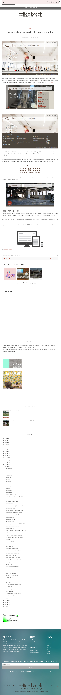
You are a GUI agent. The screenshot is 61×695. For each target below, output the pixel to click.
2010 (6, 604)
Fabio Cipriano (26, 37)
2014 (6, 464)
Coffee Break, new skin (11, 573)
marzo (7, 488)
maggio (7, 483)
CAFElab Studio (8, 249)
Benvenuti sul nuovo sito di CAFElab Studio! (15, 544)
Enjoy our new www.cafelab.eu (12, 526)
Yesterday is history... (10, 568)
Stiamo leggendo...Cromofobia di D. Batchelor (16, 523)
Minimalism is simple (10, 521)
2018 (6, 455)
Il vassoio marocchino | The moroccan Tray (15, 505)
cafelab (30, 28)
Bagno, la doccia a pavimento (12, 501)
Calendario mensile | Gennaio (12, 595)
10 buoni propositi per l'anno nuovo (22, 282)
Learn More (28, 7)
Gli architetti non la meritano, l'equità (14, 512)
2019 (6, 453)
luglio (7, 479)
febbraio (8, 490)
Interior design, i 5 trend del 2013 (13, 571)
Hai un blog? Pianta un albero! (12, 548)
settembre (8, 475)
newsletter (49, 643)
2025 (6, 440)
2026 (6, 438)
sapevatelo (17, 255)
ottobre (7, 473)
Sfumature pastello (10, 517)
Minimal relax (9, 564)
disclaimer (49, 651)
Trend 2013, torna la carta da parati (13, 559)
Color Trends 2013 (10, 546)
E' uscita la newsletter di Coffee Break (14, 535)
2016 (6, 460)
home (48, 639)
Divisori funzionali (10, 528)
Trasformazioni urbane (10, 508)
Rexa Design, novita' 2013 (11, 555)
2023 (6, 444)
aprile (7, 486)
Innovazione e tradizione (11, 499)
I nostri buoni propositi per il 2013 (13, 550)
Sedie (7, 532)
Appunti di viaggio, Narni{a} (12, 575)
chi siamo (49, 641)
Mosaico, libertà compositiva (12, 562)
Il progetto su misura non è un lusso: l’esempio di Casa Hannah (23, 420)
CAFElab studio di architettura (25, 345)
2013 (6, 466)
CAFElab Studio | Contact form (12, 553)
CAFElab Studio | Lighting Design (13, 593)
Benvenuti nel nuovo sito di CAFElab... (35, 282)
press (48, 645)
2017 (6, 457)
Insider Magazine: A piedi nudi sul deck (14, 510)
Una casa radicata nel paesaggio (16, 410)
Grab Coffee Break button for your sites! (14, 586)
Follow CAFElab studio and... (12, 580)
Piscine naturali (13, 418)
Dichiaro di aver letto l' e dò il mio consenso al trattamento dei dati (31, 671)
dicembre (8, 468)
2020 (6, 451)
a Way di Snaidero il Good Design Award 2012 (16, 530)
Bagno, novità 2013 (10, 541)
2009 (6, 606)
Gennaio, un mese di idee (11, 494)
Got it (35, 7)
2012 (6, 600)
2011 (6, 602)
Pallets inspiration (10, 503)
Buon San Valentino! (9, 282)
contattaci (49, 647)
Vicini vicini (8, 582)
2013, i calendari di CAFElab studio (13, 584)
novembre (8, 470)
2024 (6, 442)
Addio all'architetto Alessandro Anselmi (14, 496)
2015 (6, 462)
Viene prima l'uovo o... (10, 519)
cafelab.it (51, 82)
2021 (6, 449)
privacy (48, 653)
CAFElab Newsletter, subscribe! (12, 577)
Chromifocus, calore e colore (12, 589)
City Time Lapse (9, 591)
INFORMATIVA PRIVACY (27, 671)
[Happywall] (12, 389)
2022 (6, 447)
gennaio (8, 492)
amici (48, 649)
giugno (7, 481)
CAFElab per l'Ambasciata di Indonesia (14, 537)
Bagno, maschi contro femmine (12, 566)
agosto (7, 477)
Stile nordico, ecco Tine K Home (13, 557)
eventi (12, 255)
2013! (7, 598)
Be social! (8, 539)
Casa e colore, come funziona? (12, 514)
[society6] (12, 368)
